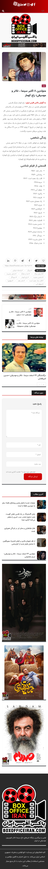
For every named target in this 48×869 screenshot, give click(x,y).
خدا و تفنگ (24, 274)
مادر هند (20, 281)
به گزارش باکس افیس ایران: (35, 102)
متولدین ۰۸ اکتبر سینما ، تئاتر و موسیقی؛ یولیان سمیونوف (28, 325)
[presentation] (39, 384)
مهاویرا (10, 281)
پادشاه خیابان (17, 270)
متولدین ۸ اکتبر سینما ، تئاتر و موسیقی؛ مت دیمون (20, 313)
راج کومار (24, 277)
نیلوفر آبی (39, 284)
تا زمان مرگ (38, 274)
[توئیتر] (36, 260)
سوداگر (13, 277)
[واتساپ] (15, 260)
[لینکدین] (8, 260)
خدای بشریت (11, 274)
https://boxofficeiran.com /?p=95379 (18, 266)
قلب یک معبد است (35, 281)
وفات (41, 369)
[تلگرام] (22, 260)
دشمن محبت (37, 277)
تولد (44, 86)
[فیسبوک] (29, 260)
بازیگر (29, 270)
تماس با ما (42, 843)
